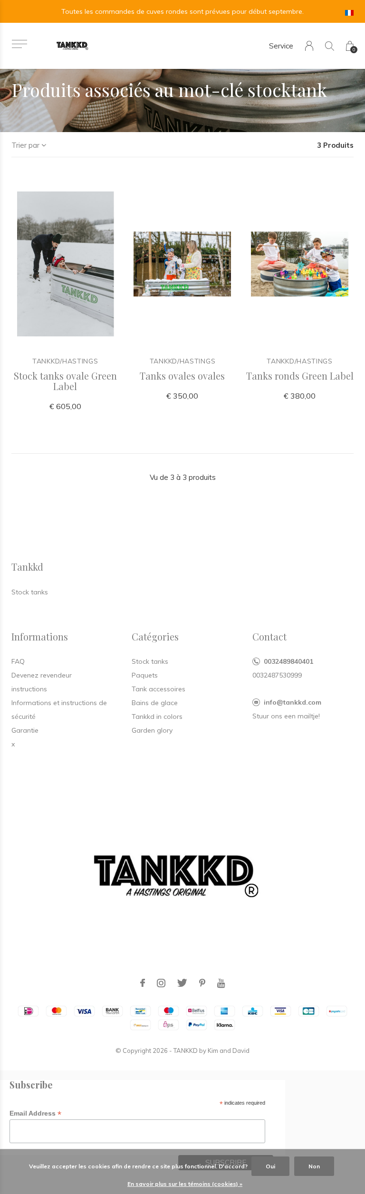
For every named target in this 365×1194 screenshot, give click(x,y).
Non (314, 1166)
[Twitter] (182, 983)
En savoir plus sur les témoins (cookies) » (184, 1183)
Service (281, 45)
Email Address (35, 1113)
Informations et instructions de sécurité (59, 709)
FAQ (18, 661)
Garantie (24, 730)
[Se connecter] (309, 45)
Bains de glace (155, 702)
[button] (19, 44)
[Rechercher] (329, 45)
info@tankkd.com (292, 702)
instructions (29, 689)
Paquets (145, 675)
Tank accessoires (158, 689)
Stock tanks (150, 661)
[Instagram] (161, 983)
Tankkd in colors (157, 716)
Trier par (25, 145)
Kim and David (229, 1050)
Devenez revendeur (41, 675)
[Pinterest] (202, 983)
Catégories (155, 636)
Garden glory (152, 730)
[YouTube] (221, 983)
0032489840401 (288, 661)
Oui (270, 1166)
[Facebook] (142, 983)
